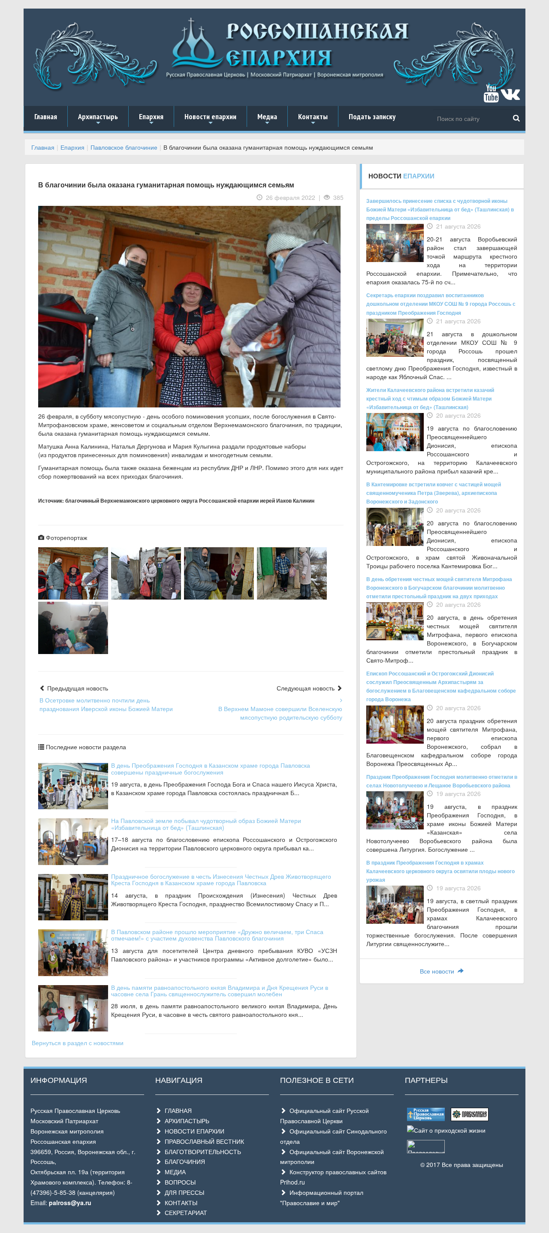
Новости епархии (210, 119)
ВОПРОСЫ (178, 1182)
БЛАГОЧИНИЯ (183, 1161)
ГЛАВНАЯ (176, 1110)
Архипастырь (98, 119)
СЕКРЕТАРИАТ (184, 1212)
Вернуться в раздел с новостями (78, 1042)
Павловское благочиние (123, 147)
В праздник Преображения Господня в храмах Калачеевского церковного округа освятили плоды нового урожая (440, 871)
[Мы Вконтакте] (510, 97)
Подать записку (372, 116)
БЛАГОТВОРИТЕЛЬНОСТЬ (201, 1151)
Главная (45, 116)
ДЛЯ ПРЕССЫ (182, 1192)
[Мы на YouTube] (491, 97)
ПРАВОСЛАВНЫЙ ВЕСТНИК (202, 1141)
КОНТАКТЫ (179, 1202)
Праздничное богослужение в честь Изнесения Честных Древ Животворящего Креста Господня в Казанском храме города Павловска (221, 879)
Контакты (313, 119)
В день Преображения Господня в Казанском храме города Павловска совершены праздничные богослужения (210, 768)
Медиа (267, 119)
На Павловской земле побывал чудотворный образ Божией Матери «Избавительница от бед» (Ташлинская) (206, 823)
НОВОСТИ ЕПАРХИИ (192, 1131)
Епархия (151, 119)
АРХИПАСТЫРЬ (185, 1120)
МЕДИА (173, 1171)
